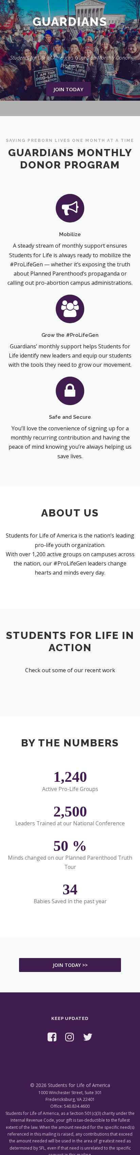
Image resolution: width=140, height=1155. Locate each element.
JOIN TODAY (68, 89)
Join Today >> (70, 965)
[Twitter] (87, 1037)
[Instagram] (69, 1037)
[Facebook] (52, 1037)
